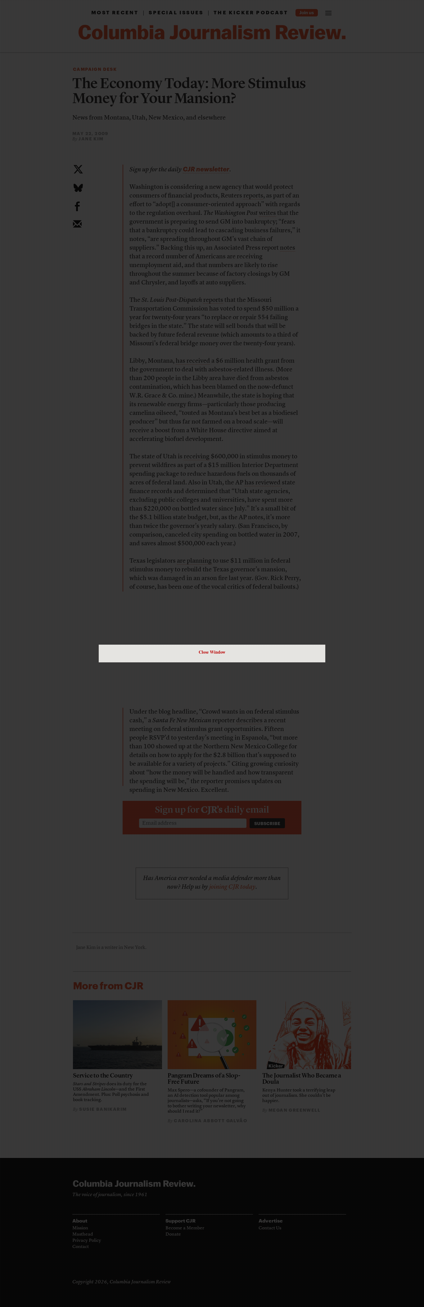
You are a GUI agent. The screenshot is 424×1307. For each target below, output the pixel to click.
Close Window (212, 652)
